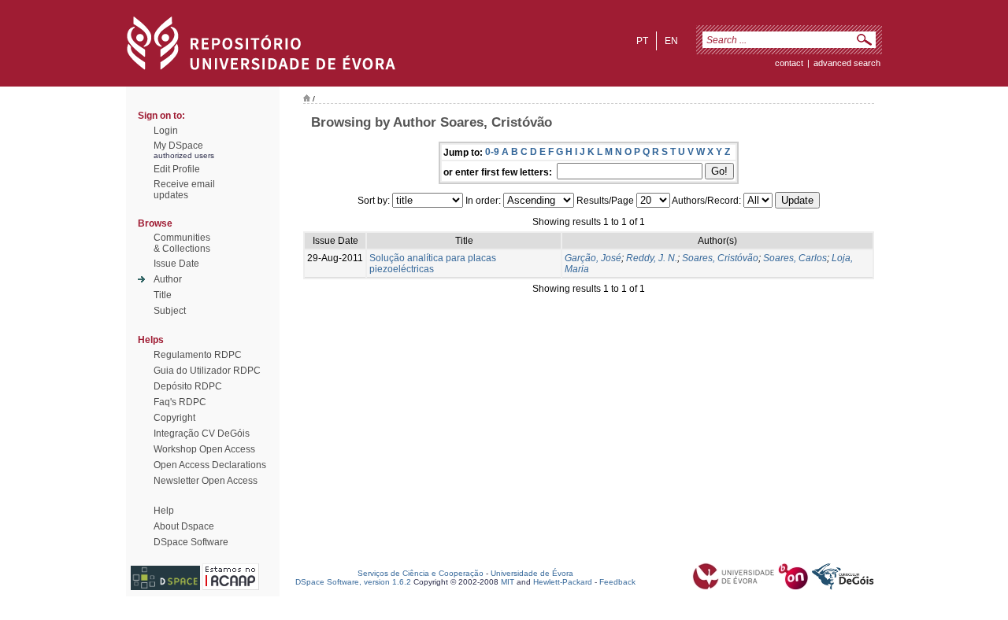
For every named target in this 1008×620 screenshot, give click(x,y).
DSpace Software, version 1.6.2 (353, 582)
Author (168, 279)
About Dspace (184, 526)
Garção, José (593, 258)
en (671, 40)
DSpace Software (191, 542)
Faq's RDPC (180, 402)
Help (164, 510)
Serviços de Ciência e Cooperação (421, 573)
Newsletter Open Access (206, 480)
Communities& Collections (182, 243)
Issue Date (176, 263)
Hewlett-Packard (562, 582)
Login (166, 130)
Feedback (617, 582)
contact (789, 63)
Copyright (174, 417)
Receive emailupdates (184, 190)
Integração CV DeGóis (202, 433)
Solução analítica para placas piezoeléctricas (432, 264)
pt (642, 40)
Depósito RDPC (188, 386)
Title (163, 295)
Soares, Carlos (795, 258)
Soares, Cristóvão (720, 258)
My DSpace (178, 145)
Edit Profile (177, 169)
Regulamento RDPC (198, 354)
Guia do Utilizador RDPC (207, 370)
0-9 (492, 151)
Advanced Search (846, 63)
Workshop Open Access (204, 449)
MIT (507, 582)
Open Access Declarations (210, 465)
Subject (170, 310)
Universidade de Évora (532, 573)
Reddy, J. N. (651, 258)
